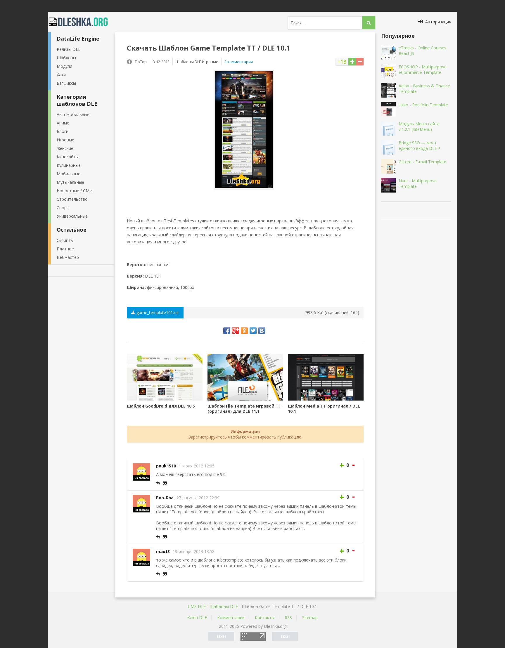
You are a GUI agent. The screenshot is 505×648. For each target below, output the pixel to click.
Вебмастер (68, 257)
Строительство (72, 199)
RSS (288, 617)
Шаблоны (66, 57)
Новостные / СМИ (75, 190)
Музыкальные (70, 182)
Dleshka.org (81, 22)
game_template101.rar (157, 312)
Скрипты (65, 240)
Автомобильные (73, 114)
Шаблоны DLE (224, 606)
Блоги (62, 131)
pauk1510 (166, 466)
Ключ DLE (197, 617)
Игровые (65, 140)
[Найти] (368, 22)
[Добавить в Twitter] (253, 330)
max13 (163, 551)
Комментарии (231, 617)
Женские (65, 148)
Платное (65, 249)
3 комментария (238, 61)
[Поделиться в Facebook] (226, 330)
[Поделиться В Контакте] (261, 330)
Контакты (264, 617)
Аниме (63, 123)
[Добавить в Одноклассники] (244, 330)
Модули (64, 66)
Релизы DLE (68, 49)
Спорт (63, 207)
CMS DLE (197, 606)
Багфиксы (66, 83)
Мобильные (68, 173)
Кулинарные (69, 165)
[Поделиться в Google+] (235, 330)
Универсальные (72, 216)
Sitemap (310, 617)
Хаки (61, 74)
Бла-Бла (165, 497)
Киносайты (68, 157)
